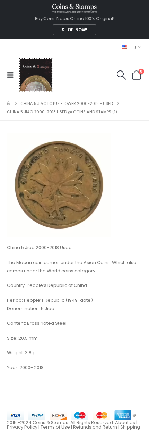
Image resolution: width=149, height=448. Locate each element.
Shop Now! (74, 30)
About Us (125, 422)
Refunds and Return (95, 427)
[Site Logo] (35, 74)
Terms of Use (55, 427)
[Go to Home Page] (9, 103)
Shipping (130, 427)
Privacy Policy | (24, 427)
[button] (12, 75)
